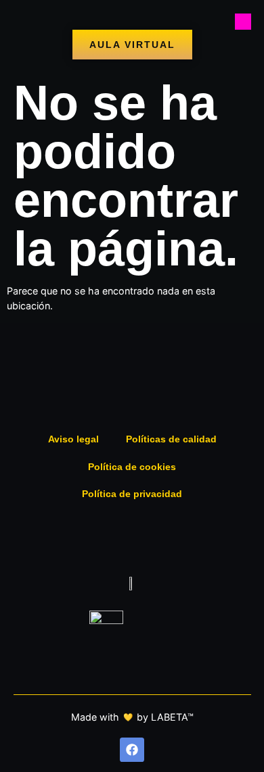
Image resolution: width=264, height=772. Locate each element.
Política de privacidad (132, 493)
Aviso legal (73, 439)
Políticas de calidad (171, 439)
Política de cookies (132, 466)
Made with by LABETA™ (132, 717)
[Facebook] (132, 750)
